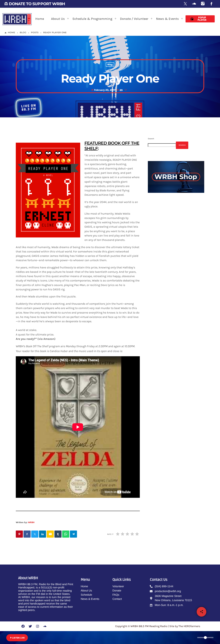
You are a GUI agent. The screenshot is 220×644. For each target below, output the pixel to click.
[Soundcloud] (194, 3)
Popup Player (198, 18)
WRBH (31, 522)
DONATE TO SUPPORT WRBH (34, 3)
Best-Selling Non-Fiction (177, 274)
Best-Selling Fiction (167, 231)
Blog (110, 64)
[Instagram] (203, 3)
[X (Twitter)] (185, 3)
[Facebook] (211, 3)
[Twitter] (30, 626)
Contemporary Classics (176, 257)
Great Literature (172, 290)
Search (151, 139)
